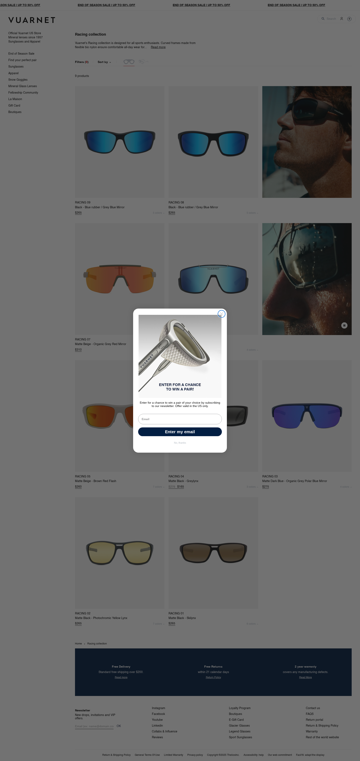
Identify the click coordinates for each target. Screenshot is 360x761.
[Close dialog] (221, 314)
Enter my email (180, 431)
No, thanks (180, 442)
